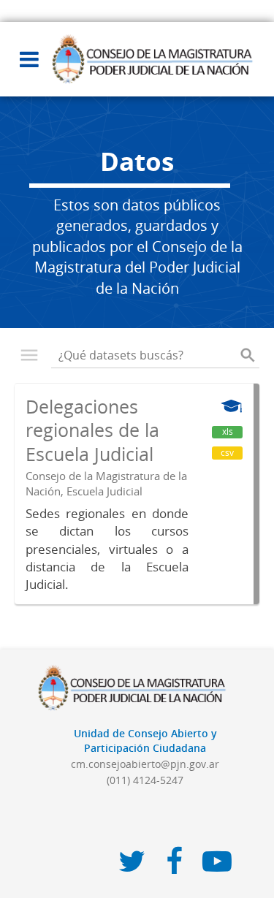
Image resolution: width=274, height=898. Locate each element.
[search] (247, 355)
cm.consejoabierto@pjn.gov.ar (145, 764)
